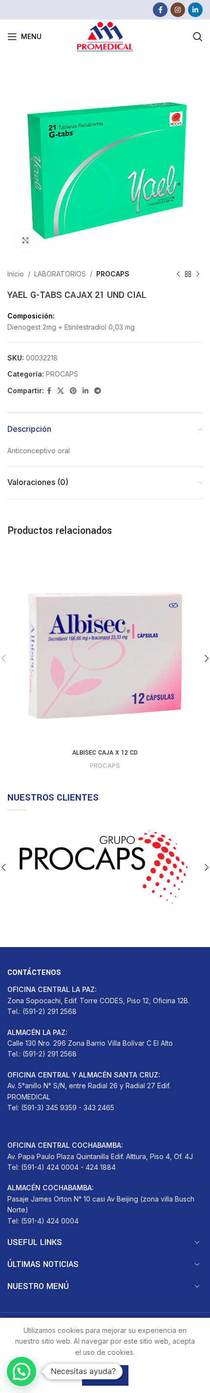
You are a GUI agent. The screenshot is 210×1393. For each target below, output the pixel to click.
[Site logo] (105, 36)
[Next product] (198, 274)
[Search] (198, 36)
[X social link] (60, 391)
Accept (105, 1375)
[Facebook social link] (160, 9)
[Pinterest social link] (73, 391)
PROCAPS (112, 274)
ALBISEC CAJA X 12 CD (105, 752)
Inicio (15, 274)
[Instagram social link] (177, 9)
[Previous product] (178, 274)
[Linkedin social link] (195, 9)
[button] (21, 1371)
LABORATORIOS (60, 274)
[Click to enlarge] (26, 241)
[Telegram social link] (97, 391)
